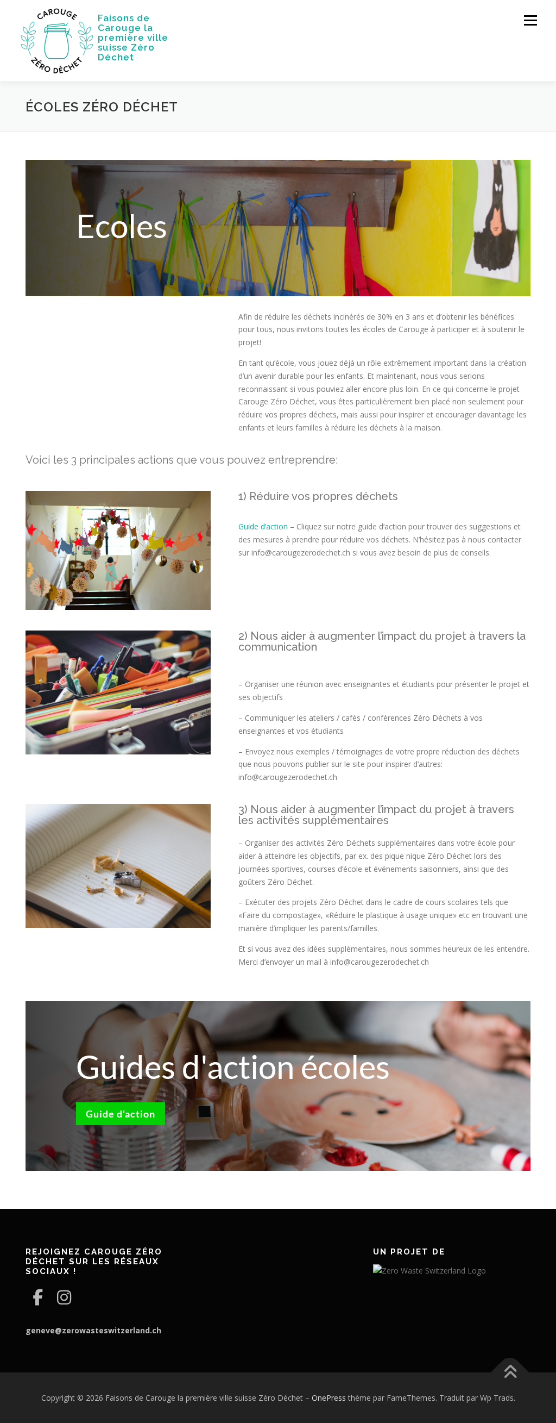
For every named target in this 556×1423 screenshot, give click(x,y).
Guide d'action (120, 1114)
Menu (530, 20)
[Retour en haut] (510, 1372)
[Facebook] (38, 1297)
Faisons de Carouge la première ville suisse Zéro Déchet (133, 38)
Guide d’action (263, 526)
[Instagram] (64, 1297)
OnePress (329, 1398)
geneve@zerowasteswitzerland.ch (93, 1330)
